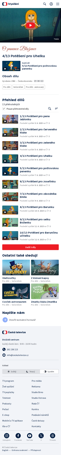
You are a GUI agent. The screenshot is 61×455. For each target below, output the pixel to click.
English (5, 450)
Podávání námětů (40, 414)
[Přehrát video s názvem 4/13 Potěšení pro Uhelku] (30, 25)
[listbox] (30, 371)
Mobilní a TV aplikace (12, 420)
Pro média (37, 380)
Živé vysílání (8, 386)
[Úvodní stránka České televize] (14, 332)
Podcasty (6, 403)
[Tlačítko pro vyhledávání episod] (49, 108)
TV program (8, 380)
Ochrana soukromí (20, 450)
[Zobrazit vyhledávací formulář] (44, 4)
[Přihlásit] (51, 4)
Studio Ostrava (39, 397)
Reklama (36, 386)
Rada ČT (36, 403)
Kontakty (36, 426)
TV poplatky (8, 392)
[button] (30, 25)
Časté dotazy (38, 420)
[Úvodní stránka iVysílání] (10, 4)
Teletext (6, 397)
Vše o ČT (6, 426)
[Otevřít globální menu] (57, 4)
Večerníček (18, 87)
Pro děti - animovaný (35, 87)
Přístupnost (36, 450)
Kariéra (35, 409)
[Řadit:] (56, 108)
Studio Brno (37, 392)
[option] (12, 372)
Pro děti (6, 87)
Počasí (5, 409)
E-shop (5, 414)
